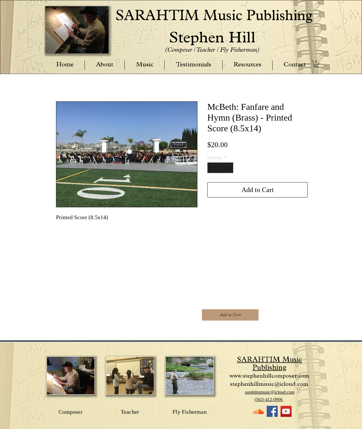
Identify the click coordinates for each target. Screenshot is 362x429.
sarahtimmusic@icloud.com (269, 392)
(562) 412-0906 (269, 399)
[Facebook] (272, 411)
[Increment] (229, 168)
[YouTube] (286, 411)
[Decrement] (212, 168)
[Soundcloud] (258, 411)
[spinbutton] (220, 168)
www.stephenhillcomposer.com (269, 376)
